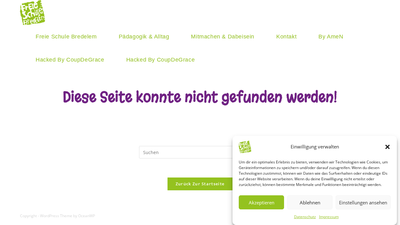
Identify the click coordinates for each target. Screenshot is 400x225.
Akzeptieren (261, 202)
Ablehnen (310, 202)
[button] (387, 147)
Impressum (329, 216)
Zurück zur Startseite (200, 184)
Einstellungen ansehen (363, 202)
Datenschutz (305, 216)
